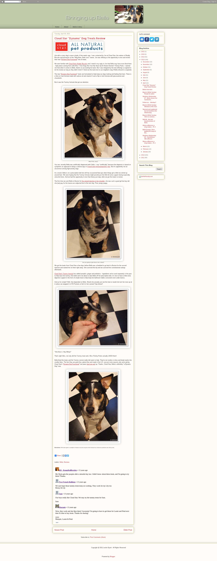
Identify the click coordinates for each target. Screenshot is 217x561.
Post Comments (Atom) (98, 537)
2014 (143, 57)
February (146, 149)
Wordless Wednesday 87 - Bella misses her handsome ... (150, 98)
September (146, 70)
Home (57, 27)
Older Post (128, 530)
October (145, 67)
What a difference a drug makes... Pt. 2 (149, 142)
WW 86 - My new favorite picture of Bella (149, 121)
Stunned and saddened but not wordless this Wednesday (150, 111)
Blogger (112, 556)
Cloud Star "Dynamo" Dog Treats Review (149, 86)
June (144, 77)
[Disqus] (93, 494)
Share (59, 455)
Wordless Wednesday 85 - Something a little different (149, 137)
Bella (61, 462)
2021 (143, 51)
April (144, 83)
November (146, 64)
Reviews (66, 462)
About (66, 27)
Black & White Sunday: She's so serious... (150, 116)
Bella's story (77, 27)
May (144, 80)
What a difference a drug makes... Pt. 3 (149, 126)
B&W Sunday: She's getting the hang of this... (149, 131)
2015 (143, 54)
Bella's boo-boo (147, 89)
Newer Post (59, 530)
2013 (143, 59)
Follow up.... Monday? (149, 102)
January (145, 152)
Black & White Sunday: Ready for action (150, 93)
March (145, 146)
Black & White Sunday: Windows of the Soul (150, 105)
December (146, 62)
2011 (143, 157)
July (144, 75)
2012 (143, 155)
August (145, 72)
